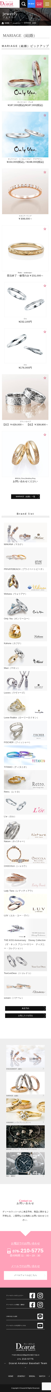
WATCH (42, 1376)
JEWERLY (21, 1376)
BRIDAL (32, 1376)
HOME (10, 1376)
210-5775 (28, 1251)
